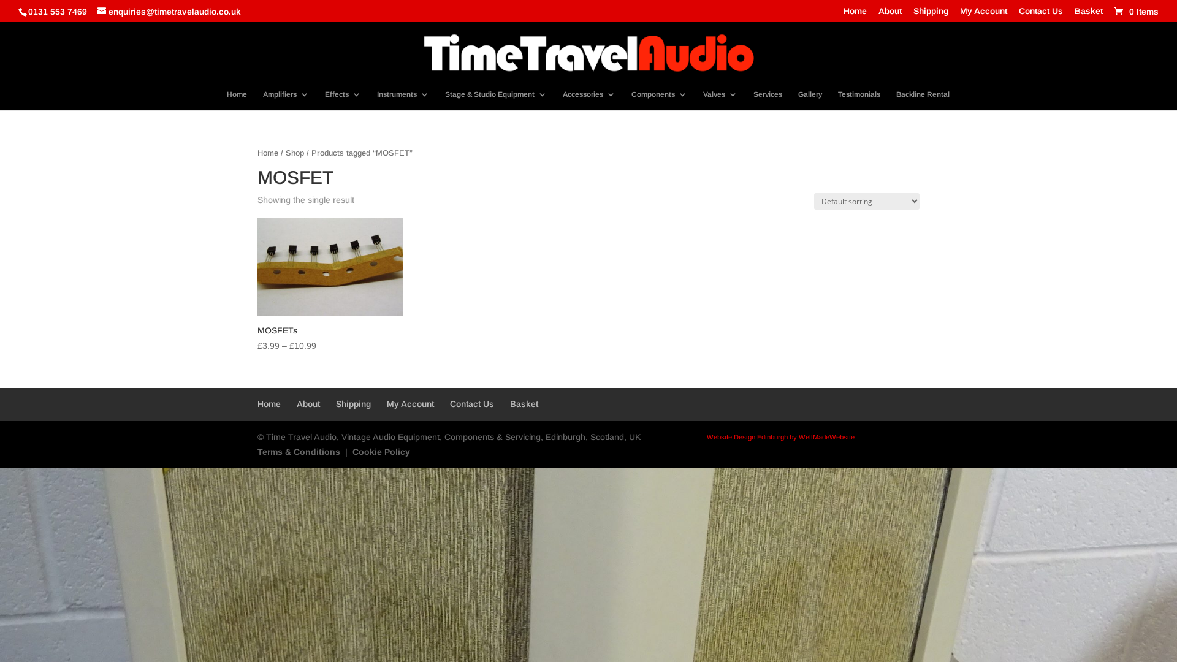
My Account (983, 11)
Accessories (583, 94)
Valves (714, 94)
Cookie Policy (381, 452)
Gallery (810, 94)
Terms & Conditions (298, 452)
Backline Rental (923, 94)
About (890, 11)
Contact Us (1041, 11)
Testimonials (859, 94)
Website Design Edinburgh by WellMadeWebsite (781, 437)
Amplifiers (280, 94)
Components (653, 94)
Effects (337, 94)
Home (855, 11)
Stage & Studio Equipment (490, 94)
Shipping (930, 11)
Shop (295, 153)
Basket (1089, 11)
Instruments (397, 94)
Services (767, 94)
